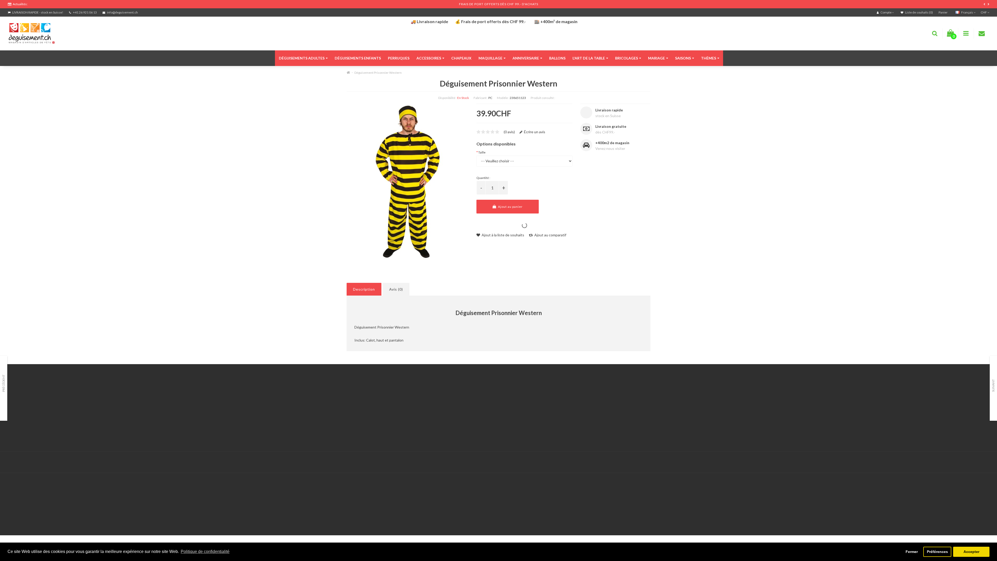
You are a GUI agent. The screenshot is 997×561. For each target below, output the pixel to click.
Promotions (676, 401)
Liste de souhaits (351, 420)
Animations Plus (21, 401)
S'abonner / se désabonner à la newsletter (701, 407)
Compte (344, 401)
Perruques (398, 58)
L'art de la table (588, 58)
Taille (482, 152)
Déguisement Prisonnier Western (378, 73)
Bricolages (626, 58)
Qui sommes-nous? (23, 407)
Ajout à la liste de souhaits (502, 235)
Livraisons (16, 414)
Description (364, 289)
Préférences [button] (937, 552)
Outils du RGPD (21, 394)
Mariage (656, 58)
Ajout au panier (510, 207)
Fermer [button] (912, 552)
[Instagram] (984, 462)
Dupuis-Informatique (375, 459)
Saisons (683, 58)
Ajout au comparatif (550, 235)
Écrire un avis (534, 132)
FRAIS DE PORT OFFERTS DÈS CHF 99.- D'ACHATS (498, 4)
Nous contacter (350, 394)
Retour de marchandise (356, 407)
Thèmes (708, 58)
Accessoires (428, 58)
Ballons (557, 58)
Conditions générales (25, 427)
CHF (984, 12)
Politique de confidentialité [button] (205, 551)
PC (490, 98)
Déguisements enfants (358, 58)
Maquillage (490, 58)
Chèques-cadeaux (682, 394)
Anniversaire (526, 58)
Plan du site (676, 414)
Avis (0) (396, 289)
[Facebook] (974, 462)
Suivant (993, 385)
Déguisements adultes (302, 58)
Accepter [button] (971, 552)
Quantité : (483, 178)
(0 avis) (509, 132)
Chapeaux (461, 58)
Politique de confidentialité (30, 433)
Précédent (3, 383)
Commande (347, 414)
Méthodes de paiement (27, 420)
